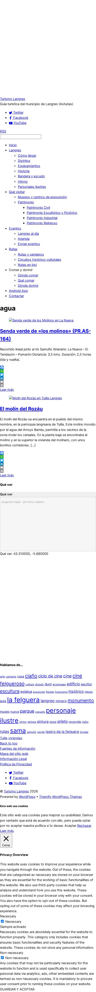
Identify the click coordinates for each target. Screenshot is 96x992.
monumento (81, 700)
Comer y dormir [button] (21, 270)
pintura (43, 721)
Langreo (15, 150)
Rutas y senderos (31, 254)
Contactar (16, 296)
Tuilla (3, 738)
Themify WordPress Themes (60, 797)
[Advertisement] (48, 48)
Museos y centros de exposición (42, 197)
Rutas (13, 249)
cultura (29, 684)
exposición (39, 691)
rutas (4, 731)
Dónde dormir (28, 286)
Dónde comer (28, 275)
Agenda (23, 239)
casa (20, 676)
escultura (9, 691)
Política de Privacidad (16, 764)
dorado (39, 684)
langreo (48, 700)
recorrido (75, 721)
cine (67, 676)
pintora (31, 721)
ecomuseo (59, 684)
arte (2, 676)
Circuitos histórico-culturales (39, 260)
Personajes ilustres (32, 187)
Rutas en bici (27, 265)
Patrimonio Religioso (42, 223)
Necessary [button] (8, 916)
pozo (53, 721)
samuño (31, 732)
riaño (85, 721)
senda (41, 732)
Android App (18, 291)
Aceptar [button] (70, 826)
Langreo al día (28, 234)
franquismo (61, 691)
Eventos (15, 228)
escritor (86, 684)
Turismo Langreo (16, 791)
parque (27, 711)
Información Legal (13, 759)
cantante (11, 676)
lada (3, 701)
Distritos (24, 161)
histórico (76, 691)
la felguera (23, 700)
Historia (23, 171)
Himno (23, 182)
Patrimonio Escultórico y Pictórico (52, 213)
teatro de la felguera (62, 731)
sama (18, 730)
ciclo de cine (50, 676)
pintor (23, 721)
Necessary (13, 922)
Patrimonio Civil (38, 208)
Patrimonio (26, 202)
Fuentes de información (17, 749)
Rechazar (84, 826)
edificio (73, 684)
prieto (62, 721)
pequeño (40, 711)
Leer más (7, 390)
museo (5, 711)
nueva (14, 711)
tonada (84, 732)
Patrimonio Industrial (42, 218)
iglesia (89, 691)
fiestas (50, 691)
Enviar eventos (29, 244)
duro (48, 684)
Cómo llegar (27, 156)
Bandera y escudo (31, 176)
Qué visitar (17, 192)
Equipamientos (29, 166)
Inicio (13, 145)
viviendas (15, 738)
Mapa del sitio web (14, 754)
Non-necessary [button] (11, 953)
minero (61, 701)
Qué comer (26, 280)
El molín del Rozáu (21, 409)
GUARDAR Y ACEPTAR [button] (17, 989)
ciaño (31, 676)
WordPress (27, 797)
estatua (26, 692)
